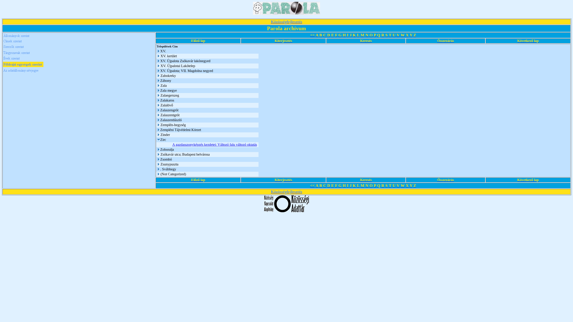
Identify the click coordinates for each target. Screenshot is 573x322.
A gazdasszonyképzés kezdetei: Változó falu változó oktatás (214, 144)
